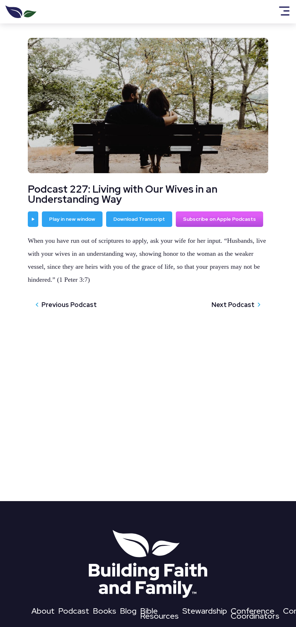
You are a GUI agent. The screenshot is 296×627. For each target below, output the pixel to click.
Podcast (73, 612)
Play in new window (72, 219)
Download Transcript (139, 219)
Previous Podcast (69, 305)
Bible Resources (159, 615)
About (43, 612)
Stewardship (204, 612)
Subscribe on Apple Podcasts (219, 219)
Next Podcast (233, 305)
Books (104, 612)
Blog (128, 612)
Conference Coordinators (255, 615)
